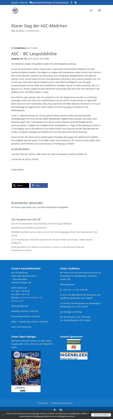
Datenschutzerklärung (62, 403)
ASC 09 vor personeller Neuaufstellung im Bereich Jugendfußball (41, 223)
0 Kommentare (32, 30)
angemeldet (26, 207)
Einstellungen (101, 415)
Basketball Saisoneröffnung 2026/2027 (29, 227)
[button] (20, 185)
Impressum (42, 403)
